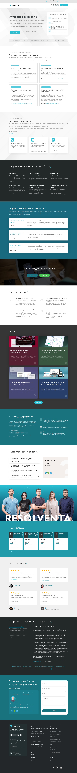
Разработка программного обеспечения (38, 726)
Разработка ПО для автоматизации (37, 733)
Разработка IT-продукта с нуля (37, 746)
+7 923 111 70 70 (13, 743)
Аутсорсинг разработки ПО (36, 731)
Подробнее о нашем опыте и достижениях (16, 551)
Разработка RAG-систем (35, 738)
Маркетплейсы (53, 746)
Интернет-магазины (54, 747)
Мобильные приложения (55, 739)
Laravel (51, 757)
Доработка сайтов (53, 728)
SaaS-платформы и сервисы (55, 741)
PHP (51, 754)
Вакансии (33, 755)
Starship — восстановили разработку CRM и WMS (53, 78)
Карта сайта (33, 759)
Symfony (51, 755)
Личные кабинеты (53, 749)
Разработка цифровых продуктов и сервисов (39, 728)
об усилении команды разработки (52, 103)
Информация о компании (36, 752)
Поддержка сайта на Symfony (55, 729)
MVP (51, 744)
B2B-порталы (52, 742)
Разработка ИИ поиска (35, 736)
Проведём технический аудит (36, 747)
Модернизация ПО (53, 726)
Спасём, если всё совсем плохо (37, 744)
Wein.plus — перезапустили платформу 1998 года (22, 103)
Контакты (33, 757)
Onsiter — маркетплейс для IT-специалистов (21, 80)
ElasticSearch (52, 760)
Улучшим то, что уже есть (35, 742)
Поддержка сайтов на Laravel (55, 731)
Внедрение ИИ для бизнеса (36, 734)
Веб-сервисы (52, 736)
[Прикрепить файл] (64, 704)
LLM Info (33, 760)
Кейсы (32, 754)
